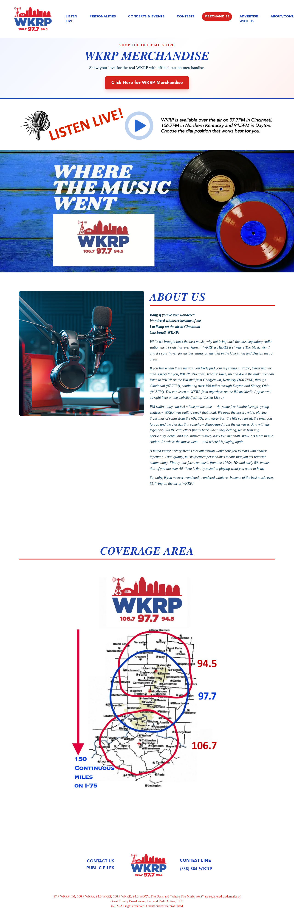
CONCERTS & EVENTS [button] (146, 16)
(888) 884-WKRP (196, 868)
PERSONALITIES (103, 16)
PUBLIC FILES (100, 868)
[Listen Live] (147, 124)
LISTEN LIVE (71, 19)
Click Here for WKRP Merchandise (147, 82)
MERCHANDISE (216, 16)
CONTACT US (100, 861)
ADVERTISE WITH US (249, 19)
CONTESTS (186, 16)
